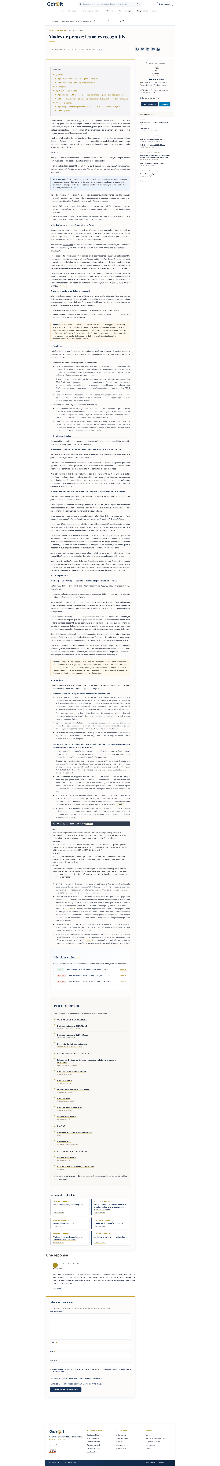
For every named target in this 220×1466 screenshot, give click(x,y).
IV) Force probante (64, 103)
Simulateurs (108, 11)
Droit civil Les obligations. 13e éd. (152, 163)
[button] (137, 49)
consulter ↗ (123, 969)
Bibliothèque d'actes (89, 11)
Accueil (55, 21)
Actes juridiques (122, 1438)
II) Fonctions (61, 87)
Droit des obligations (83, 21)
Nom (52, 1352)
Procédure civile (93, 1438)
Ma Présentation (150, 104)
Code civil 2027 (145, 129)
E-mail (53, 1343)
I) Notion (59, 75)
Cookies (161, 1463)
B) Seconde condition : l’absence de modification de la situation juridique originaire (93, 99)
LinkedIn (165, 104)
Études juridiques (69, 11)
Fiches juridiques (67, 21)
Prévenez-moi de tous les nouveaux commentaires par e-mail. (78, 1378)
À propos (149, 1435)
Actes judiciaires (122, 1435)
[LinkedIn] (51, 1445)
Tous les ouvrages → (146, 181)
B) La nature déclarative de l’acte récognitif (76, 83)
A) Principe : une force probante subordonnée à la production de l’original (89, 107)
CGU (168, 1463)
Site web (54, 1361)
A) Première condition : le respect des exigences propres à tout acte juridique (91, 95)
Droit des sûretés (93, 1448)
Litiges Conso (121, 1448)
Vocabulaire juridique (147, 174)
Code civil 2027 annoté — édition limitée (155, 123)
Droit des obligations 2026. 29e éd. (152, 145)
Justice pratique (125, 11)
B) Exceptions (64, 111)
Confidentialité (150, 1463)
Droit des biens (92, 1452)
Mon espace (150, 1445)
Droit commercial (93, 1445)
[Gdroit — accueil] (55, 4)
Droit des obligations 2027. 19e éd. (152, 139)
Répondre (57, 1288)
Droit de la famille (93, 1442)
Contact (155, 11)
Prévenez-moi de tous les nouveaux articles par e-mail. (76, 1384)
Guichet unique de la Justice (156, 1438)
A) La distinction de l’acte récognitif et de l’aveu (78, 79)
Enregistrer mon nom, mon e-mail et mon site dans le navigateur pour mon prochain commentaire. (91, 1370)
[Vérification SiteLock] (52, 1452)
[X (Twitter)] (56, 1445)
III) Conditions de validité (66, 91)
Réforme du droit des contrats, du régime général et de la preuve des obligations (155, 157)
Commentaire (56, 1312)
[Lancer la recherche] (81, 4)
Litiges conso (142, 11)
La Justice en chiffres (153, 1442)
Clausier (119, 1442)
